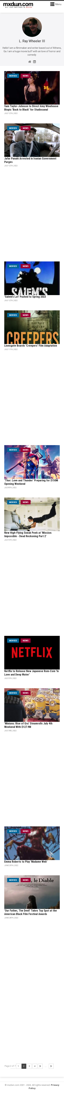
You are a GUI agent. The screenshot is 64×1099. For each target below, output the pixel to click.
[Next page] (40, 1066)
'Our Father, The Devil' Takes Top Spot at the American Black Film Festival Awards (30, 912)
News (26, 76)
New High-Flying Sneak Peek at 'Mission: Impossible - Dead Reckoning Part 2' (28, 534)
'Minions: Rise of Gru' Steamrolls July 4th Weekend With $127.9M (28, 725)
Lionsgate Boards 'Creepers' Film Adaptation (30, 345)
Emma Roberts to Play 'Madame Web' (25, 861)
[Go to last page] (51, 1066)
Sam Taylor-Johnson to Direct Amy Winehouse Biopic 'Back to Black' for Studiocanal (31, 108)
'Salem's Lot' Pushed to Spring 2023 (25, 296)
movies (13, 76)
